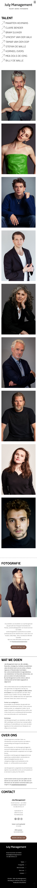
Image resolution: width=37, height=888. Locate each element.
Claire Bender (15, 27)
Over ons (21, 870)
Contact (22, 873)
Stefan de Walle (16, 46)
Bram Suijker (14, 32)
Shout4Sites (22, 882)
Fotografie (21, 865)
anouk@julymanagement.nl (18, 785)
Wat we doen (20, 868)
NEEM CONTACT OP (18, 647)
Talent (22, 862)
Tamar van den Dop (18, 41)
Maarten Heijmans (17, 23)
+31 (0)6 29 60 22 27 (11, 857)
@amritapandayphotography (19, 641)
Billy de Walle (15, 60)
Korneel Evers (15, 51)
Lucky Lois (23, 880)
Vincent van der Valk (19, 37)
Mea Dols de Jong (17, 55)
